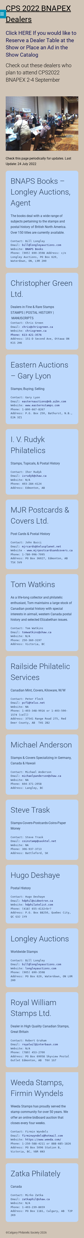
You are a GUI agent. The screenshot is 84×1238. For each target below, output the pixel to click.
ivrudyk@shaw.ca (34, 475)
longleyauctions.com (40, 968)
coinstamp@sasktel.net (39, 841)
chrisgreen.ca (35, 330)
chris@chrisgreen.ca (37, 326)
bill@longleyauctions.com (41, 244)
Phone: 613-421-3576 (26, 334)
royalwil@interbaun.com (40, 1044)
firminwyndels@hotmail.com (42, 1135)
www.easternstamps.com (42, 405)
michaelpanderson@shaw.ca (41, 775)
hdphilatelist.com (39, 904)
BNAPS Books (34, 249)
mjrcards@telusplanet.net (41, 546)
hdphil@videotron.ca (37, 900)
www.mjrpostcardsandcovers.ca (50, 550)
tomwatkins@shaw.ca (36, 632)
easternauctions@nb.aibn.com (44, 401)
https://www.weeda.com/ (43, 1139)
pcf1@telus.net (33, 702)
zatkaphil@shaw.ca (36, 1199)
